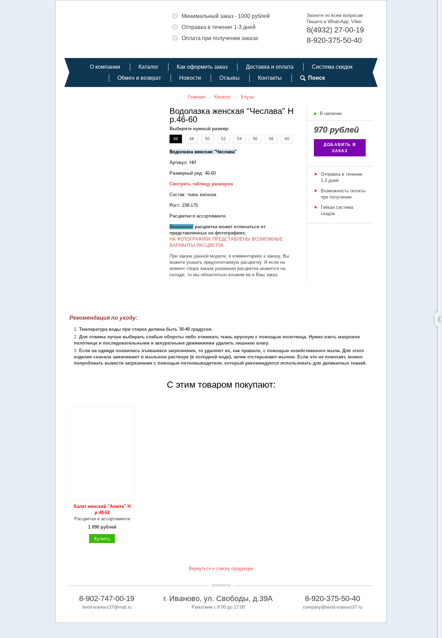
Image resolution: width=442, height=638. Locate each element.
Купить (102, 538)
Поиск (316, 78)
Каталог (148, 67)
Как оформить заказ (202, 67)
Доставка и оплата (270, 67)
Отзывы (229, 78)
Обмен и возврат (139, 78)
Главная (196, 96)
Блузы (247, 96)
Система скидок (332, 67)
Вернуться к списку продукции (221, 568)
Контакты (270, 78)
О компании (105, 67)
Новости (190, 78)
